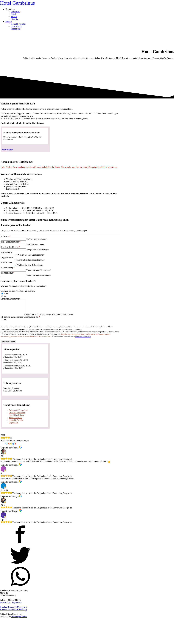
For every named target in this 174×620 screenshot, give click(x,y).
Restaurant (15, 11)
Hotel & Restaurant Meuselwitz (13, 607)
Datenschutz (16, 26)
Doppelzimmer (7, 257)
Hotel (13, 14)
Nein (6, 293)
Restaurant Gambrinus (18, 410)
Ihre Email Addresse (10, 247)
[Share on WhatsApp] (20, 586)
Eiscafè (14, 16)
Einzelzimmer (7, 252)
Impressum (15, 29)
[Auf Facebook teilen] (20, 544)
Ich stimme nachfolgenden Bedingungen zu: (20, 317)
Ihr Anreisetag (7, 267)
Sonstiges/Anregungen (10, 299)
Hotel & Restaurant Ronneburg (13, 609)
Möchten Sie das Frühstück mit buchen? (18, 291)
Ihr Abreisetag (7, 273)
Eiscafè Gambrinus (17, 412)
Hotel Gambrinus (17, 3)
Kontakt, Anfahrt (18, 24)
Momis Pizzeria (15, 417)
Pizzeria (14, 19)
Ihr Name (5, 236)
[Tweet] (20, 565)
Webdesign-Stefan (19, 616)
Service (8, 21)
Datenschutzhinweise (83, 337)
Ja (5, 296)
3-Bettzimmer (6, 262)
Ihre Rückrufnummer (10, 242)
